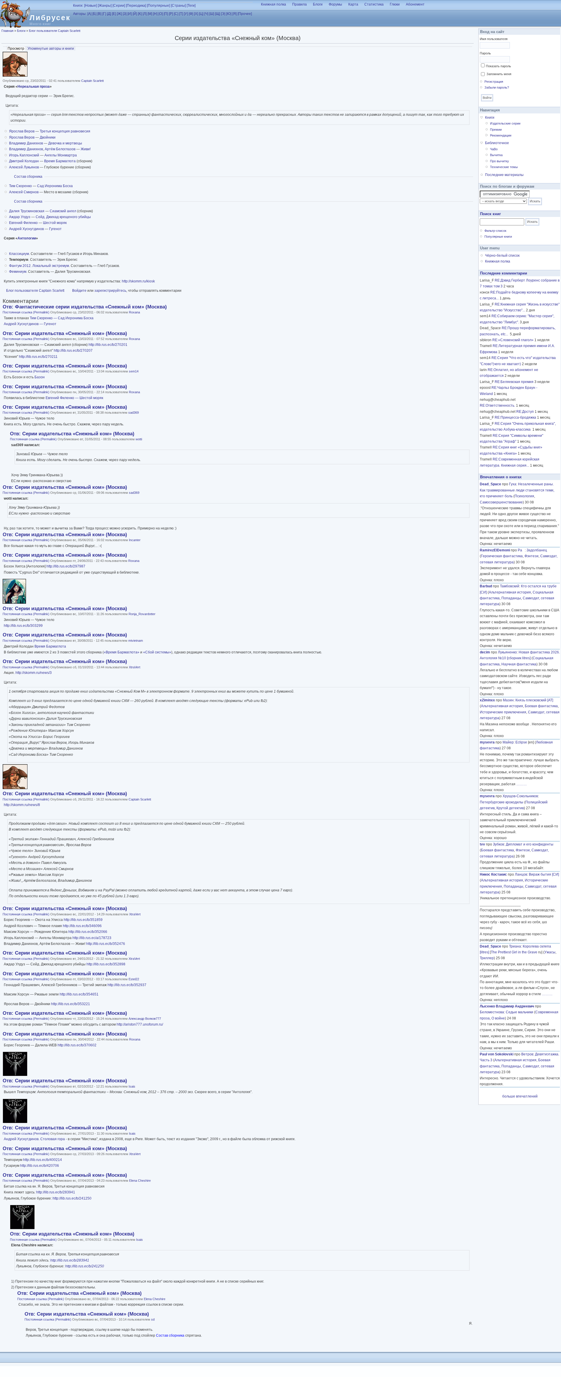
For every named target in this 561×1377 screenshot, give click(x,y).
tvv (482, 844)
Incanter (135, 540)
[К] (140, 14)
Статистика (374, 4)
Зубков (498, 844)
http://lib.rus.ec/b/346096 (82, 926)
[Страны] (178, 6)
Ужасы (549, 952)
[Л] (145, 14)
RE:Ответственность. (497, 405)
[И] (129, 14)
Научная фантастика (518, 664)
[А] (89, 14)
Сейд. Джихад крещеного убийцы (63, 217)
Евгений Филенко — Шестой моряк (74, 398)
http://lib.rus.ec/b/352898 (105, 964)
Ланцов (521, 874)
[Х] (196, 14)
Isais (132, 1086)
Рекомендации (500, 135)
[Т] (181, 14)
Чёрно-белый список (502, 255)
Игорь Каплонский (24, 155)
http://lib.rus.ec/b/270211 (38, 357)
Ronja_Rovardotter (142, 614)
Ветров (527, 1054)
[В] (99, 14)
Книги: (78, 6)
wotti (139, 439)
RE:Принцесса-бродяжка (515, 417)
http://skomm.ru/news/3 (33, 673)
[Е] (114, 14)
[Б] (94, 14)
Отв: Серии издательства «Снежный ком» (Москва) (65, 333)
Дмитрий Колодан (24, 161)
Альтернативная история (510, 592)
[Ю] (228, 14)
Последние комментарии (503, 273)
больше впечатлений (520, 1096)
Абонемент (415, 4)
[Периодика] (136, 6)
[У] (186, 14)
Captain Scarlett (92, 80)
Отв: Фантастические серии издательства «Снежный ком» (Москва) (85, 307)
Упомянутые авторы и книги (50, 48)
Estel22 (134, 979)
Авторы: (79, 14)
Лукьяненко (507, 652)
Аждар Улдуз (19, 217)
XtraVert (134, 667)
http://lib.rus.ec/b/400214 (42, 1160)
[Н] (155, 14)
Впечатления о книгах (501, 477)
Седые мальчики (519, 1012)
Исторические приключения (503, 712)
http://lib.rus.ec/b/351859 (83, 920)
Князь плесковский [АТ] (534, 700)
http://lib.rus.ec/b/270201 (108, 345)
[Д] (109, 14)
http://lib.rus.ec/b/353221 (70, 1004)
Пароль (485, 53)
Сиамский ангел (63, 211)
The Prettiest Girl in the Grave (514, 952)
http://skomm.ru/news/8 (22, 805)
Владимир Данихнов (26, 143)
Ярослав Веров (21, 131)
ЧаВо (494, 149)
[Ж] (119, 14)
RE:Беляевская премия (514, 382)
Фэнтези (531, 556)
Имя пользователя (494, 39)
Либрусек (50, 17)
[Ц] (201, 14)
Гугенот (55, 229)
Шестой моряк (55, 223)
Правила (299, 4)
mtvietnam (135, 640)
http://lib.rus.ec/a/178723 (91, 938)
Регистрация (493, 81)
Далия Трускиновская (26, 211)
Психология (524, 496)
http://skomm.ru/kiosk (138, 281)
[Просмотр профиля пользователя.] (15, 75)
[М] (150, 14)
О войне (498, 1018)
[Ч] (206, 14)
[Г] (104, 14)
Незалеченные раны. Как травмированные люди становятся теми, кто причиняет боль (517, 490)
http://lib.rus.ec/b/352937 (127, 985)
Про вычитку (499, 161)
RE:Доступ (525, 412)
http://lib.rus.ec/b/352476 (105, 944)
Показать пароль (498, 66)
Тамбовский (509, 586)
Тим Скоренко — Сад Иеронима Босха (62, 318)
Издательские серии (505, 123)
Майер (508, 742)
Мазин (508, 700)
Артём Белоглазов (60, 149)
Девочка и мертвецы (65, 143)
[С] (176, 14)
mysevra (487, 742)
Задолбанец (537, 550)
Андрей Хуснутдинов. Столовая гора (35, 1139)
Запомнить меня (498, 74)
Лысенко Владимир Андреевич (507, 1006)
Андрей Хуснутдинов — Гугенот (30, 324)
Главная (7, 30)
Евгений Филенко (23, 223)
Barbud (486, 586)
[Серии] (118, 6)
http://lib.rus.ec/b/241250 (72, 1198)
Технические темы (504, 167)
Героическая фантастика (502, 556)
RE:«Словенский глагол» (513, 340)
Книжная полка (273, 4)
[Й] (135, 14)
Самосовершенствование (501, 502)
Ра (521, 550)
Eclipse (521, 742)
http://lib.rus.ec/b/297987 (65, 566)
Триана (515, 946)
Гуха (512, 484)
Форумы (335, 4)
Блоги (318, 4)
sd (153, 1319)
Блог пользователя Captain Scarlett (54, 30)
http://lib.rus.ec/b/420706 (39, 1166)
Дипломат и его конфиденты (529, 844)
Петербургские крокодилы (501, 802)
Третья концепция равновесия (65, 131)
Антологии (27, 238)
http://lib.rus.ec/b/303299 (23, 626)
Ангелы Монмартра (60, 155)
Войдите (79, 291)
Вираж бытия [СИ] (544, 874)
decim (485, 652)
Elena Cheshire (140, 1180)
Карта (353, 4)
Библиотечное (497, 143)
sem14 (133, 371)
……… (521, 784)
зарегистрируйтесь (110, 291)
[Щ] (217, 14)
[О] (160, 14)
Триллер (487, 958)
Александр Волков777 (145, 1018)
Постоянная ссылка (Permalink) (26, 312)
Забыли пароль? (496, 87)
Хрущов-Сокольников (520, 796)
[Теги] (191, 6)
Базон (39, 377)
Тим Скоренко (20, 186)
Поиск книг (490, 214)
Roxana (134, 312)
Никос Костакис (493, 874)
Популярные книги (498, 236)
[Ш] (211, 14)
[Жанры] (105, 6)
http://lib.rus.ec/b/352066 (87, 932)
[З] (125, 14)
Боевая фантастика (541, 706)
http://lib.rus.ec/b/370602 (77, 1045)
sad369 (133, 412)
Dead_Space (490, 484)
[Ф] (191, 14)
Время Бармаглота (60, 161)
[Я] (234, 14)
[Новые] (90, 6)
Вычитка (496, 155)
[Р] (171, 14)
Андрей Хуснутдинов (26, 229)
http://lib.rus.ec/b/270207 (73, 350)
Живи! (86, 149)
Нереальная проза (34, 86)
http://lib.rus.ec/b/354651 (79, 994)
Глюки (395, 4)
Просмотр (16, 48)
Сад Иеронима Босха (55, 186)
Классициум (19, 254)
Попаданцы (511, 598)
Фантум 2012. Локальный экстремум (39, 266)
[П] (166, 14)
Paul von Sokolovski (496, 1054)
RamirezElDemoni (495, 550)
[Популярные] (158, 6)
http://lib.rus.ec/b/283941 (55, 1192)
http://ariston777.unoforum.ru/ (140, 1024)
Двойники (48, 137)
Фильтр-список (495, 230)
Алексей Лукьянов (24, 167)
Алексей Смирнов (24, 192)
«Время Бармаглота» (121, 652)
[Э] (223, 14)
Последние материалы (504, 175)
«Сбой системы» (157, 652)
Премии (496, 129)
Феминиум (17, 272)
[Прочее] (245, 14)
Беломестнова (492, 1012)
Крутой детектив (510, 808)
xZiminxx (487, 700)
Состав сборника (28, 177)
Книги (489, 117)
